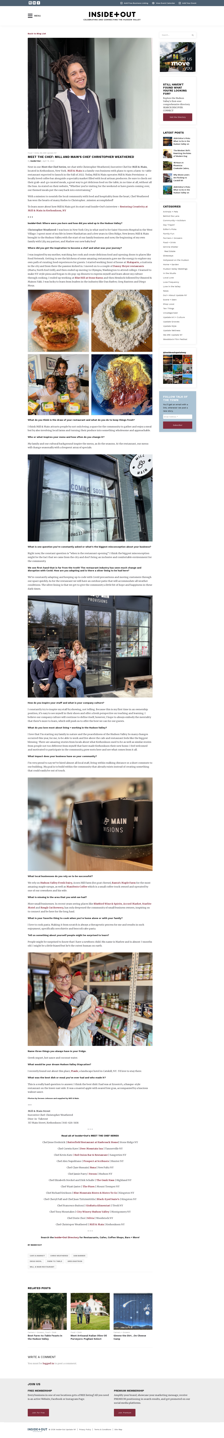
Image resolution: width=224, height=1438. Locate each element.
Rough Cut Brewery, (52, 907)
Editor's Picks (169, 229)
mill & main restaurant (42, 1267)
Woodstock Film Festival (175, 339)
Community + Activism (174, 220)
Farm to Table (54, 1261)
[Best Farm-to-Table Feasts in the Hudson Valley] (47, 1329)
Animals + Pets (170, 211)
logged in (48, 1363)
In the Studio (169, 273)
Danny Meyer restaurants (128, 266)
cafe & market (37, 1256)
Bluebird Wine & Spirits (108, 903)
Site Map (118, 1429)
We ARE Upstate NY (48, 153)
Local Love (168, 277)
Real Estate (169, 251)
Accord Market (132, 903)
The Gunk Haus (105, 1180)
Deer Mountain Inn (91, 1148)
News (166, 291)
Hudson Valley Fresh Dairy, (56, 882)
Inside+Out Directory (66, 1237)
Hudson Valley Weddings (175, 269)
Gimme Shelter (170, 247)
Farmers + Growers (36, 1332)
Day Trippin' (169, 225)
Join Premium (124, 1413)
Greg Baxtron (75, 1261)
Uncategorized (170, 313)
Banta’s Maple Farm (124, 882)
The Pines (89, 1186)
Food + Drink (33, 153)
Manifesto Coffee (76, 886)
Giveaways (168, 255)
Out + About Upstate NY (175, 295)
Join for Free (38, 1413)
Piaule (74, 1071)
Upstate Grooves (171, 321)
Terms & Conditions (102, 1429)
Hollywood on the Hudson (176, 260)
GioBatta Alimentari (98, 1205)
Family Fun (168, 233)
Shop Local (168, 304)
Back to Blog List (37, 33)
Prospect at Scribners (96, 1161)
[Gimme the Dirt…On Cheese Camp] (133, 1329)
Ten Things (168, 308)
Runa (93, 1167)
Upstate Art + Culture (174, 317)
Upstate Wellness (171, 330)
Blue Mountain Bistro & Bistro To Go (95, 1192)
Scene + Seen (170, 299)
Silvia (90, 1218)
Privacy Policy (85, 1429)
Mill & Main (74, 170)
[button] (168, 359)
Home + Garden (171, 264)
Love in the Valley (171, 286)
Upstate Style (169, 326)
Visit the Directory (178, 117)
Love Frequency (171, 282)
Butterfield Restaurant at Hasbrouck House (92, 1142)
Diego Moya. (36, 1261)
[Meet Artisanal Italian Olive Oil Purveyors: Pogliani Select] (90, 1329)
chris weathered (59, 1256)
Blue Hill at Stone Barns (89, 277)
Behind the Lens (171, 216)
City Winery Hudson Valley (93, 1211)
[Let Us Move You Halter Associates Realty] (178, 57)
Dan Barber (79, 1256)
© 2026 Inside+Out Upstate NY (62, 1429)
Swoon (93, 1173)
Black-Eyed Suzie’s (108, 1199)
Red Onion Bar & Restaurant (91, 1154)
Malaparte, (133, 262)
